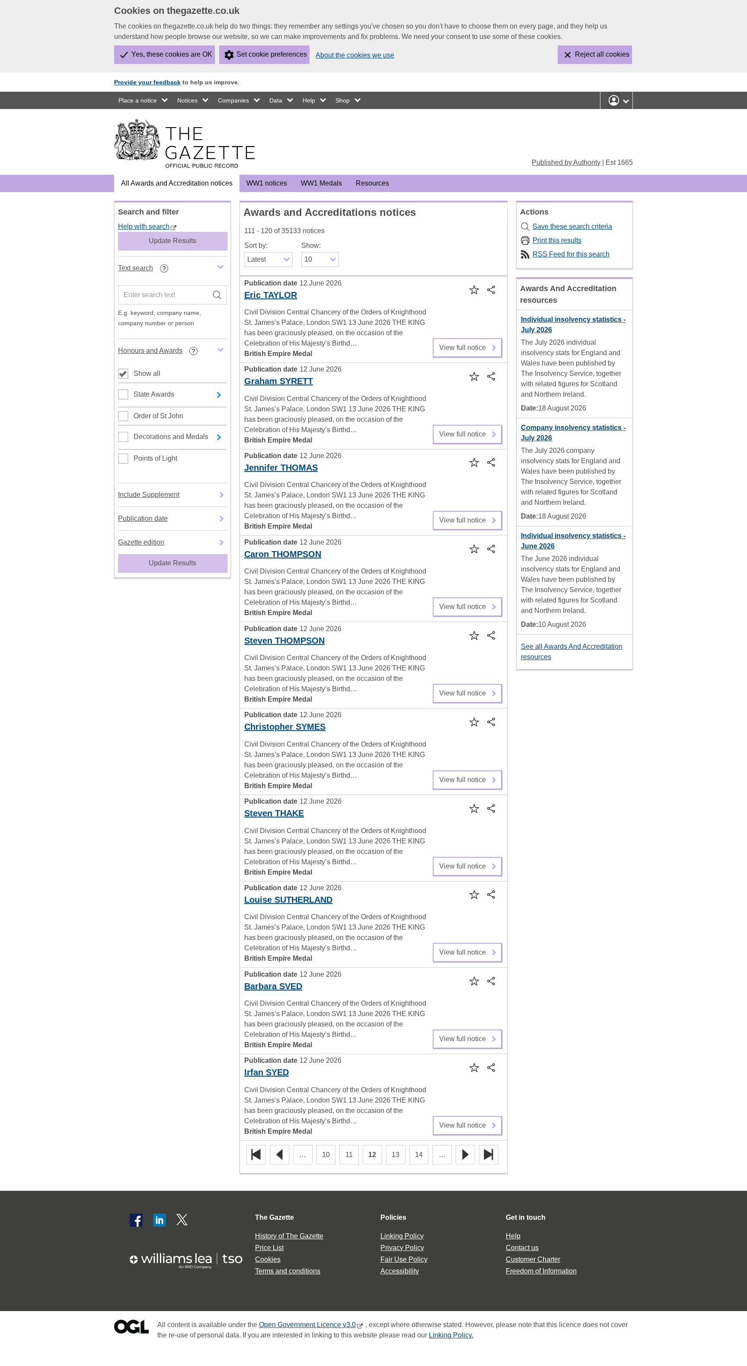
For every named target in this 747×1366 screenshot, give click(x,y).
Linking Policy (402, 1236)
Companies (233, 100)
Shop (342, 100)
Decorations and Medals (171, 436)
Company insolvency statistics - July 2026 (573, 433)
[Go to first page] (256, 1155)
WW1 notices (266, 183)
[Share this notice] (492, 289)
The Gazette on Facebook (136, 1220)
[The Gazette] (184, 143)
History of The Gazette (289, 1236)
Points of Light (155, 458)
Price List (269, 1247)
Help (309, 100)
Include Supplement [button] (148, 494)
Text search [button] (150, 271)
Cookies (268, 1259)
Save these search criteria (572, 226)
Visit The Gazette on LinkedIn (159, 1220)
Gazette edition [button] (141, 542)
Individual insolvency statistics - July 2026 (573, 324)
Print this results (557, 240)
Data (275, 100)
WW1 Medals (321, 183)
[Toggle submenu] (165, 100)
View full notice (462, 344)
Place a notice (137, 100)
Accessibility (399, 1271)
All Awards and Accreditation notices (177, 183)
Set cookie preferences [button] (271, 54)
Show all (147, 373)
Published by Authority (566, 162)
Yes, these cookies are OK (171, 54)
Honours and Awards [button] (164, 353)
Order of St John (158, 416)
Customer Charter (533, 1259)
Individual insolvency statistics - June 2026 (573, 541)
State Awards (154, 394)
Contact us (522, 1247)
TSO (191, 1258)
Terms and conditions (287, 1271)
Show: (311, 245)
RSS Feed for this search (571, 254)
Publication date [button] (143, 518)
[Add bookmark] (473, 289)
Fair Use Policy (404, 1259)
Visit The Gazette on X (182, 1220)
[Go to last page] (488, 1155)
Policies (393, 1217)
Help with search (143, 226)
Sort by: (256, 245)
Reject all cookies (602, 54)
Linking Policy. (451, 1335)
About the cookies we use (355, 55)
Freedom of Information (541, 1271)
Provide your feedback (147, 82)
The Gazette (274, 1217)
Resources (372, 183)
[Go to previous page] (279, 1155)
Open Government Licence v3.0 (307, 1324)
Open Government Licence (131, 1328)
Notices (187, 100)
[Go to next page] (465, 1155)
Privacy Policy (402, 1247)
